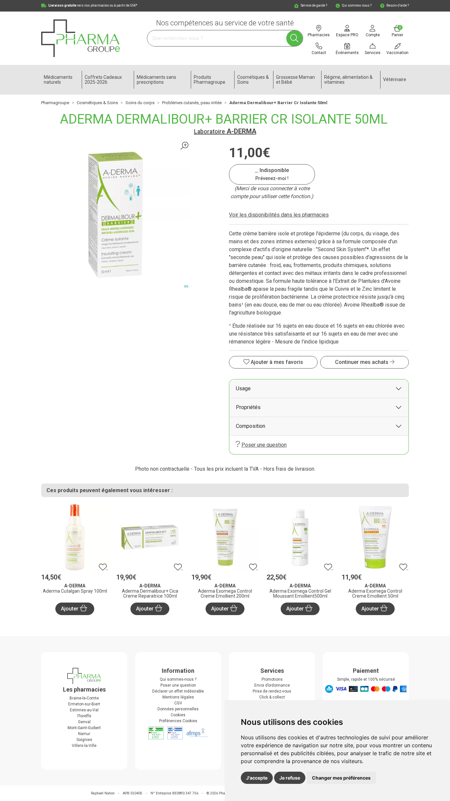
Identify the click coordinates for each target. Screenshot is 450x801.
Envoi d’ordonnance (272, 685)
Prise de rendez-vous (272, 691)
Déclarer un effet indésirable (178, 691)
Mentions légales (178, 697)
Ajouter (70, 609)
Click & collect (272, 697)
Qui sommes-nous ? (178, 679)
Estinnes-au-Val (84, 710)
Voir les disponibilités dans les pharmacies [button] (279, 215)
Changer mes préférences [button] (341, 778)
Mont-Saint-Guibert (84, 728)
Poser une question (264, 445)
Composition (250, 426)
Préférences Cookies (178, 721)
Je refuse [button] (289, 778)
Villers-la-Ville (84, 745)
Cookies (178, 715)
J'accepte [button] (256, 778)
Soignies (84, 739)
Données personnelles (178, 709)
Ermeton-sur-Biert (84, 704)
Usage (243, 388)
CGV (178, 703)
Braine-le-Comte (84, 698)
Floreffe (84, 716)
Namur (84, 733)
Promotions (272, 679)
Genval (84, 722)
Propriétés (248, 407)
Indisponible (272, 174)
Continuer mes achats (362, 362)
